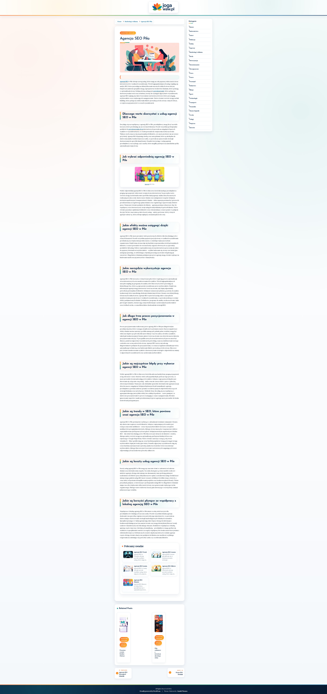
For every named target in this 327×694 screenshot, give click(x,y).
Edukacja (192, 39)
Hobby (191, 44)
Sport (191, 94)
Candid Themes (182, 691)
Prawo (191, 77)
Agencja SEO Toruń (140, 552)
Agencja (147, 184)
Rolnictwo (192, 86)
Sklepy (191, 90)
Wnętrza (192, 123)
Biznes (191, 27)
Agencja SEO (124, 82)
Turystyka (192, 106)
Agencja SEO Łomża (140, 566)
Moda (191, 56)
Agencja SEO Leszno (169, 552)
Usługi (191, 119)
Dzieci (191, 35)
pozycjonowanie (158, 91)
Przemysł (192, 81)
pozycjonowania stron (136, 129)
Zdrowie (192, 127)
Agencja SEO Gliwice (169, 566)
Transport (192, 102)
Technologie (193, 98)
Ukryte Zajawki (123, 644)
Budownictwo (193, 31)
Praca (191, 73)
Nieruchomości (194, 65)
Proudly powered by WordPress (150, 691)
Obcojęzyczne (194, 69)
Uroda (191, 115)
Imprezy (192, 48)
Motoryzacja (193, 60)
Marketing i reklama (128, 33)
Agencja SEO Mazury (138, 581)
